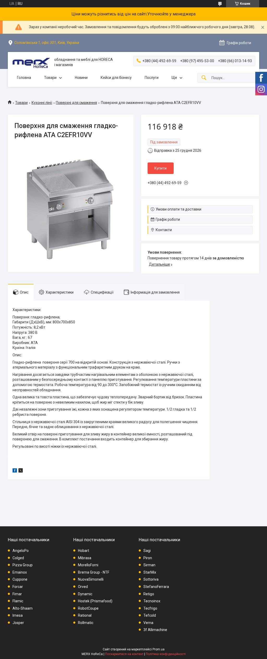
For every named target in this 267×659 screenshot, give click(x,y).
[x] (21, 471)
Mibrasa (84, 558)
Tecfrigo (150, 608)
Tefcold (149, 615)
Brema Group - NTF (93, 572)
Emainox (20, 572)
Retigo (148, 594)
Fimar (17, 594)
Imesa (18, 615)
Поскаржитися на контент (124, 654)
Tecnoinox (151, 601)
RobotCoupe (88, 608)
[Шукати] (204, 78)
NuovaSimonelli (91, 579)
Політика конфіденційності (166, 654)
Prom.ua (159, 649)
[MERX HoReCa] (31, 62)
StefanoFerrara (156, 587)
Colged (18, 558)
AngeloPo (21, 551)
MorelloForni (88, 565)
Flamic (18, 601)
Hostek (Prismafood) (95, 601)
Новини (81, 77)
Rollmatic (85, 623)
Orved (83, 587)
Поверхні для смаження (76, 103)
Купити (160, 168)
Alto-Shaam (23, 608)
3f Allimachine (155, 630)
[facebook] (15, 471)
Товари (50, 77)
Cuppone (20, 579)
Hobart (83, 551)
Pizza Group (23, 565)
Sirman (149, 565)
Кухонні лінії (42, 103)
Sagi (147, 551)
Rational (85, 615)
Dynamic (85, 594)
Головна (24, 77)
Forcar (18, 587)
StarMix (149, 572)
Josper (18, 623)
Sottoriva (151, 579)
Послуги (152, 77)
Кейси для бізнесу (116, 77)
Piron (147, 558)
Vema (148, 623)
